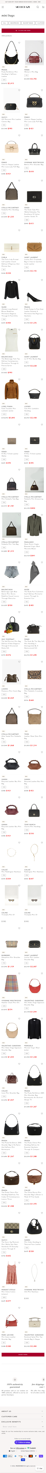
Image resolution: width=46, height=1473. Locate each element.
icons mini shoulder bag (10, 1093)
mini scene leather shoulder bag (9, 1338)
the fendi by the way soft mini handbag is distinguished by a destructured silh (34, 644)
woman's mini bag (31, 72)
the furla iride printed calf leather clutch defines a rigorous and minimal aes (10, 262)
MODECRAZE (20, 1466)
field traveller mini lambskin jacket (9, 409)
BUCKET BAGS (28, 23)
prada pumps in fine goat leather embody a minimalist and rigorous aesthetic (34, 312)
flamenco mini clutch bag (11, 691)
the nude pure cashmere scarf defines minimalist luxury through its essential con (33, 595)
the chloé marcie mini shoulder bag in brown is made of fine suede (33, 1194)
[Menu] (3, 7)
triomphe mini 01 (8, 915)
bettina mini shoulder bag (33, 164)
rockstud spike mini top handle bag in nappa (33, 1338)
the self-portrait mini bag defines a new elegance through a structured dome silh (11, 644)
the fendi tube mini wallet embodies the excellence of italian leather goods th (32, 213)
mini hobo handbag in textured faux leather (32, 1243)
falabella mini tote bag (10, 544)
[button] (37, 7)
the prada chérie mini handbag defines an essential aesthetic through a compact (32, 1146)
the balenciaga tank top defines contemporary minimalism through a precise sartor (11, 362)
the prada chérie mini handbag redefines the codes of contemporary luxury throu (11, 1195)
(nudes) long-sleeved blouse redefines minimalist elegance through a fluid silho (10, 312)
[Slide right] (42, 2)
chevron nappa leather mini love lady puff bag (33, 120)
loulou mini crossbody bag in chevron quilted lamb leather (33, 261)
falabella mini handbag (10, 210)
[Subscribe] (43, 1426)
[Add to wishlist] (19, 42)
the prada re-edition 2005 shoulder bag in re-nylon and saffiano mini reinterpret (12, 1146)
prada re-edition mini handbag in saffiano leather (10, 74)
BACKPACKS (15, 23)
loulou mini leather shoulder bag (31, 958)
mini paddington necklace (11, 872)
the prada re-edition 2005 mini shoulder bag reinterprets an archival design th (34, 1096)
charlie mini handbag (32, 826)
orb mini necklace (31, 1292)
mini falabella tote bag (10, 499)
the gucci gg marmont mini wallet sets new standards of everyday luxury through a (10, 1245)
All (4, 23)
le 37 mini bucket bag (32, 359)
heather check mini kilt (10, 1002)
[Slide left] (3, 2)
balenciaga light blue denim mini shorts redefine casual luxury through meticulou (10, 595)
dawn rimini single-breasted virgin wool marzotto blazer (32, 546)
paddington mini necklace (34, 872)
